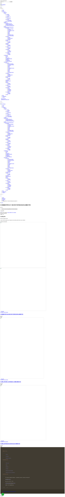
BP (6, 152)
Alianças (7, 43)
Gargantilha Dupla (11, 72)
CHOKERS (8, 60)
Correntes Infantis (10, 28)
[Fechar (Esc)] (1, 495)
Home (3, 105)
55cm (9, 67)
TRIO (7, 94)
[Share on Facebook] (0, 211)
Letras (9, 50)
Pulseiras (7, 36)
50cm (9, 33)
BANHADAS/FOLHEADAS (8, 27)
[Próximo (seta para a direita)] (2, 496)
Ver (1, 317)
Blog (3, 95)
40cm (9, 66)
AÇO (5, 13)
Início (3, 197)
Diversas (9, 16)
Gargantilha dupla (10, 34)
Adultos (9, 41)
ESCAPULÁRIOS (9, 21)
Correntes (7, 14)
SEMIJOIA (6, 55)
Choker (9, 31)
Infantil (9, 37)
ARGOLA (7, 57)
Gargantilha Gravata (11, 30)
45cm (9, 32)
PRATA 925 (6, 22)
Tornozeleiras (8, 76)
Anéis (7, 40)
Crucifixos (9, 20)
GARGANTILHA (9, 61)
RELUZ (5, 12)
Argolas (7, 46)
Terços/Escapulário (11, 35)
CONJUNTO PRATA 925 (10, 25)
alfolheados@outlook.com (5, 99)
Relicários (9, 89)
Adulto (9, 78)
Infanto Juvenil (10, 38)
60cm (9, 15)
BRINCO (7, 59)
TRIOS (5, 117)
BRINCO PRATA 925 (9, 24)
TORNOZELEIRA (9, 58)
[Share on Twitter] (1, 211)
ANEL (7, 56)
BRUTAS (5, 62)
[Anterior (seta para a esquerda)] (1, 496)
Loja (3, 106)
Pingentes (7, 19)
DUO (7, 81)
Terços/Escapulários (11, 64)
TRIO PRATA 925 (9, 23)
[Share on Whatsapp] (2, 211)
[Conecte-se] (2, 5)
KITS (5, 26)
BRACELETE (8, 80)
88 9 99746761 (3, 98)
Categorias (3, 11)
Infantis (9, 42)
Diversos (9, 18)
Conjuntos (7, 52)
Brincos (7, 17)
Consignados (4, 96)
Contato (3, 192)
